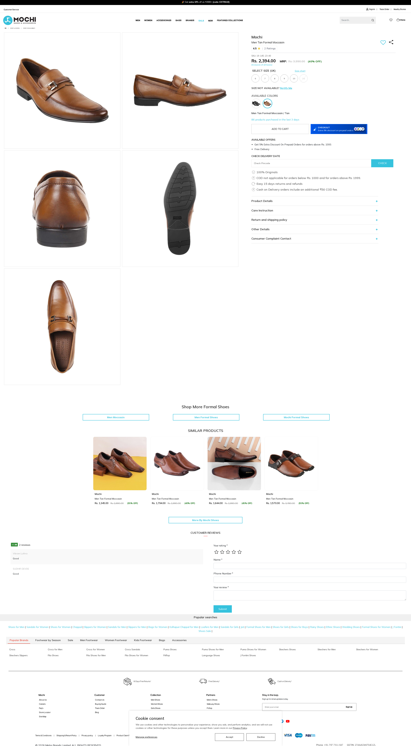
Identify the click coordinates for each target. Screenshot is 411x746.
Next (314, 470)
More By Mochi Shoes (205, 520)
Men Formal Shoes (206, 417)
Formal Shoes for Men (258, 627)
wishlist (391, 20)
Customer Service (11, 9)
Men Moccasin (29, 28)
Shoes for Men (16, 627)
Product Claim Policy (125, 735)
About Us (43, 700)
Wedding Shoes (351, 627)
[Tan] (268, 103)
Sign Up (349, 707)
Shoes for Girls (281, 627)
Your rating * (221, 545)
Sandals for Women (37, 627)
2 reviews (21, 544)
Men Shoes (15, 28)
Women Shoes (157, 704)
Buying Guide (100, 704)
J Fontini (396, 627)
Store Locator (45, 712)
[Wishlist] (383, 42)
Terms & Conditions (43, 735)
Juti (242, 627)
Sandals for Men (117, 627)
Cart (402, 20)
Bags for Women (157, 627)
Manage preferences (146, 737)
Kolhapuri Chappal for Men (184, 627)
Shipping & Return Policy (67, 735)
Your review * (221, 587)
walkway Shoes (213, 704)
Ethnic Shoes (333, 627)
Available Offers (263, 139)
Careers (42, 704)
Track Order (384, 9)
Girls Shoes (155, 708)
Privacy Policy (240, 728)
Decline (261, 737)
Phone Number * (223, 573)
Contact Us (99, 700)
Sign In (372, 9)
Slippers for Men (137, 627)
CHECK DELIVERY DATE (265, 156)
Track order (100, 708)
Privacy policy (87, 735)
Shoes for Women (61, 627)
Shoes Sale (205, 631)
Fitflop (209, 708)
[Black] (257, 103)
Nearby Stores (400, 9)
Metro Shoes (212, 700)
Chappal (77, 627)
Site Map (42, 716)
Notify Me (286, 88)
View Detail (120, 483)
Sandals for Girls (230, 627)
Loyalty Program (105, 735)
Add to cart (280, 128)
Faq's (41, 708)
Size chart (300, 71)
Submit (223, 609)
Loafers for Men (210, 627)
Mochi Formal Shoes (296, 417)
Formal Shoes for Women (376, 627)
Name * (218, 559)
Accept (229, 737)
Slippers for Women (95, 627)
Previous (96, 470)
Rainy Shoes (317, 627)
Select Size (264, 70)
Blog (97, 712)
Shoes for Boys (299, 627)
